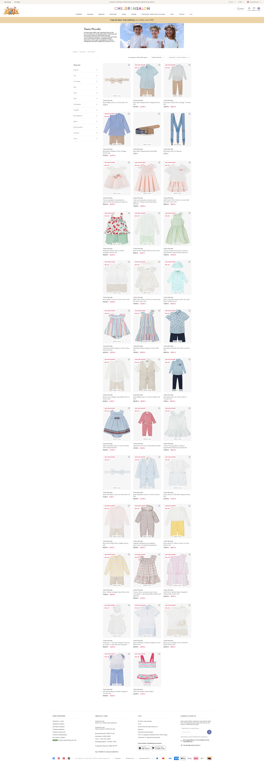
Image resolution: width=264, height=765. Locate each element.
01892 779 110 (110, 733)
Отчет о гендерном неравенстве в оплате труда (152, 735)
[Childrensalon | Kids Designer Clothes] (11, 10)
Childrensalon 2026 (89, 758)
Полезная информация (60, 735)
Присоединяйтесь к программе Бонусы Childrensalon (196, 740)
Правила (118, 758)
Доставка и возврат (59, 727)
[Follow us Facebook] (54, 759)
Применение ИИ (144, 758)
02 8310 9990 (106, 736)
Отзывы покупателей (59, 732)
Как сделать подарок (59, 737)
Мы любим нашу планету (191, 745)
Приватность (130, 758)
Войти (18, 2)
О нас (139, 724)
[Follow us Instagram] (59, 759)
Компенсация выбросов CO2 (64, 740)
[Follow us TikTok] (69, 759)
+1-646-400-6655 (105, 739)
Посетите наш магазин (145, 721)
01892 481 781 (113, 746)
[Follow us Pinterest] (64, 759)
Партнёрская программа (145, 732)
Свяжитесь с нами (58, 721)
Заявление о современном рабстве (149, 737)
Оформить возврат (58, 724)
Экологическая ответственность (148, 727)
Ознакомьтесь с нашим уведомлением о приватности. (194, 736)
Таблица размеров (58, 729)
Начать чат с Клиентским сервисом (106, 722)
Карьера (140, 729)
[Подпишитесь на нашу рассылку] (209, 732)
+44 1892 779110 (111, 741)
